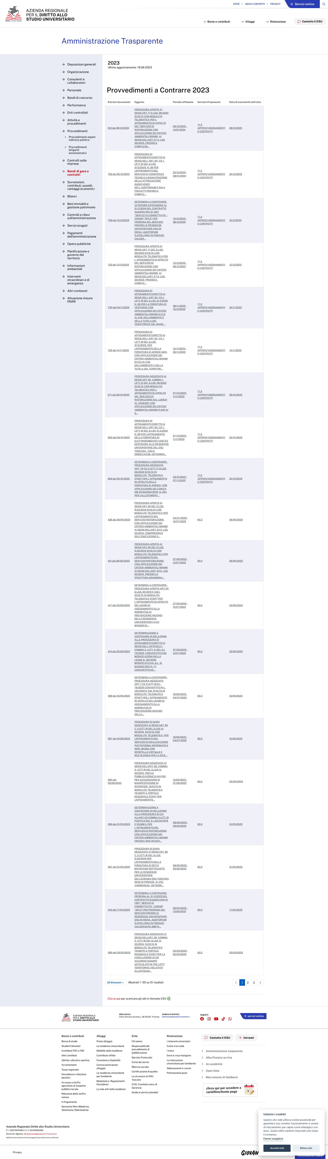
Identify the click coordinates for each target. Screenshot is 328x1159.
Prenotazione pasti (177, 1073)
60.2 (199, 519)
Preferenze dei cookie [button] (310, 1155)
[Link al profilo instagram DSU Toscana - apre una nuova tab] (209, 1019)
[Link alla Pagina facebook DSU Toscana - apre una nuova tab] (202, 1019)
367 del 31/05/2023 (119, 867)
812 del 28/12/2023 (118, 128)
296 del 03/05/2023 (119, 952)
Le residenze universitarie (110, 1046)
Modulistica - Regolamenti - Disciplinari (111, 1083)
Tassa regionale (70, 1069)
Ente (236, 4)
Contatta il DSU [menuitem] (312, 21)
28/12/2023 (235, 128)
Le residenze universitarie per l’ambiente (110, 1075)
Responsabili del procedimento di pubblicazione (140, 1049)
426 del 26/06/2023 (119, 519)
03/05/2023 (236, 952)
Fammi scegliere (273, 1138)
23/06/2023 (236, 605)
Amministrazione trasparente (224, 1051)
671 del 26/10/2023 (118, 394)
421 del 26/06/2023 (119, 561)
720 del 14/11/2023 (118, 350)
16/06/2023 (235, 696)
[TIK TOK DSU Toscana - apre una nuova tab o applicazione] (223, 1019)
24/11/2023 (235, 307)
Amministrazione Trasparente (112, 40)
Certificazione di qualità (145, 1071)
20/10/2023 (235, 478)
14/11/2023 (235, 350)
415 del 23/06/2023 (119, 651)
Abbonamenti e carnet (179, 1068)
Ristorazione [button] (278, 21)
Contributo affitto (106, 1055)
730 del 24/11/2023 (118, 307)
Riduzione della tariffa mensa (74, 1095)
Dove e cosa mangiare (179, 1055)
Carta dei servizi (140, 1062)
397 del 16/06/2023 (119, 738)
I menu (170, 1050)
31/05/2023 (235, 824)
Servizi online (304, 4)
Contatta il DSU (219, 1037)
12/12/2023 (235, 220)
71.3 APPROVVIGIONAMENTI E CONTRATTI (211, 128)
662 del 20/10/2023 (119, 478)
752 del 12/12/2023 (118, 264)
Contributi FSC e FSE (73, 1050)
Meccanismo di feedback (221, 1077)
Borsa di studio (69, 1041)
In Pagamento (69, 1102)
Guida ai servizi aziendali (145, 1092)
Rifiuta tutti (306, 1148)
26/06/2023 (236, 519)
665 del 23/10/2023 (119, 437)
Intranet (248, 1037)
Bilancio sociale (140, 1067)
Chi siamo (137, 1041)
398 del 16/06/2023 (119, 696)
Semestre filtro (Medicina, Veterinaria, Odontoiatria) (75, 1108)
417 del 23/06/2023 (119, 605)
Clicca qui (114, 998)
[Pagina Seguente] (260, 982)
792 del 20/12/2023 (118, 174)
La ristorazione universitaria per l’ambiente (181, 1062)
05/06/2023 (236, 781)
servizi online (256, 1016)
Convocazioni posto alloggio (107, 1066)
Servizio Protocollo (142, 1057)
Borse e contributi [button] (218, 21)
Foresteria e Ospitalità (108, 1060)
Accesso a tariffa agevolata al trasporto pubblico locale (74, 1085)
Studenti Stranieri (71, 1046)
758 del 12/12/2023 (118, 220)
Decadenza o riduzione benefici (74, 1076)
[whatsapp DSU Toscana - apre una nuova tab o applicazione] (230, 1019)
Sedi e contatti (255, 4)
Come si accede (175, 1046)
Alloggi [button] (250, 21)
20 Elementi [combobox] (114, 982)
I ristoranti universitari (178, 1041)
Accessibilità (213, 1064)
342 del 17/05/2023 (119, 909)
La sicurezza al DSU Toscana (142, 1078)
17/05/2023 (235, 909)
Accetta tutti (277, 1148)
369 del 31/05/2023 (119, 824)
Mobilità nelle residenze (109, 1050)
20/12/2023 (235, 174)
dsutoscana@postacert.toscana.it (175, 1017)
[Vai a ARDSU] (39, 14)
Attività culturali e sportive (76, 1060)
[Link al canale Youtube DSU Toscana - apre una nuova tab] (216, 1019)
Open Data (212, 1070)
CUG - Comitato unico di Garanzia (144, 1086)
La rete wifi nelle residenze (111, 1089)
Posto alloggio (104, 1041)
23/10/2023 (235, 437)
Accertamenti (69, 1064)
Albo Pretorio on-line (218, 1057)
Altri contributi (69, 1055)
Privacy (275, 4)
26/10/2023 (235, 394)
